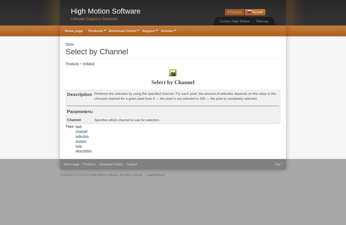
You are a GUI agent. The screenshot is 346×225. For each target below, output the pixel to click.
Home (70, 44)
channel (81, 131)
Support (147, 31)
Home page (74, 31)
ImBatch (89, 63)
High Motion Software (106, 11)
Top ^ (278, 164)
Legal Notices (156, 175)
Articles (165, 31)
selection (82, 136)
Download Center (121, 31)
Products (94, 31)
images (81, 141)
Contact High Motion (235, 21)
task (79, 126)
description (84, 151)
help (79, 146)
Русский (257, 12)
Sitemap (262, 21)
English (236, 12)
